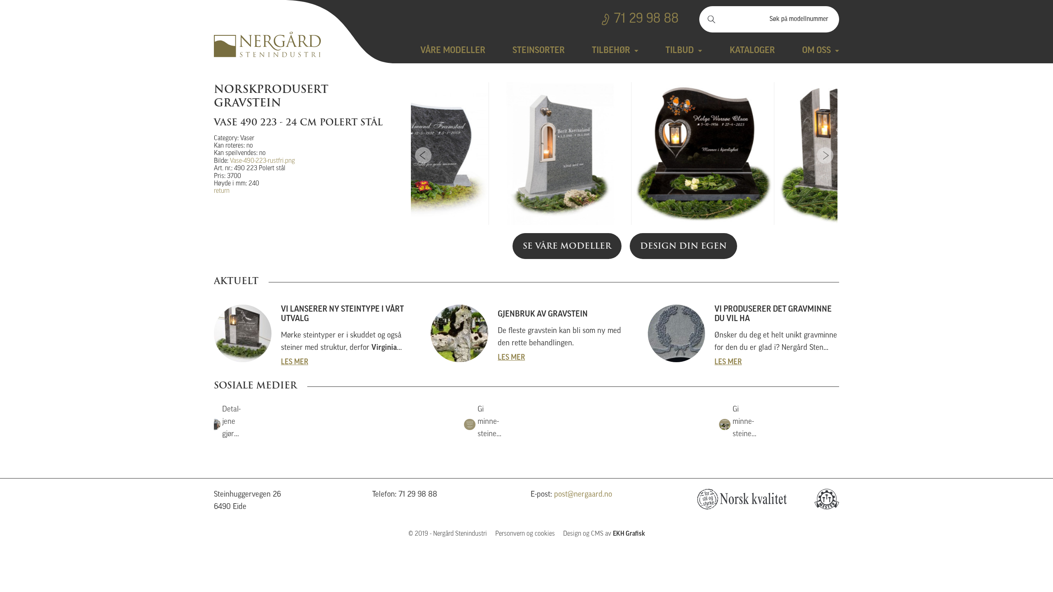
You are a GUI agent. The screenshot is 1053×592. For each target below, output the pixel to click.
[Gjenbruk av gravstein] (526, 333)
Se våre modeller (567, 245)
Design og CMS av (604, 534)
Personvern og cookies (525, 534)
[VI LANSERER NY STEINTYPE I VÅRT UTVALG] (309, 333)
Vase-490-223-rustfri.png (262, 161)
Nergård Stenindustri (267, 44)
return (222, 191)
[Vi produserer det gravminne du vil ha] (743, 333)
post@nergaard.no (583, 495)
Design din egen (683, 245)
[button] (228, 424)
